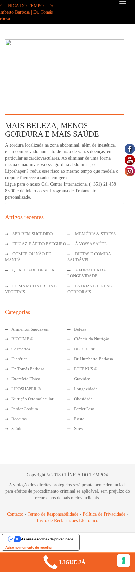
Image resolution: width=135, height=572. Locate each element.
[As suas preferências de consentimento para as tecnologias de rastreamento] (123, 560)
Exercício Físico (25, 378)
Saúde (16, 428)
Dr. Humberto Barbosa (93, 358)
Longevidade (86, 388)
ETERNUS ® (85, 368)
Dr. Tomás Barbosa (27, 368)
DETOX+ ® (84, 349)
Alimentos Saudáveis (30, 329)
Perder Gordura (24, 408)
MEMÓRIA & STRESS (95, 233)
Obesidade (83, 398)
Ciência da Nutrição (91, 338)
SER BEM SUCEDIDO (32, 233)
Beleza (80, 329)
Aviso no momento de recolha (28, 547)
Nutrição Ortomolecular (32, 398)
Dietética (19, 358)
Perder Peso (84, 408)
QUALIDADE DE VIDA (33, 270)
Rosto (79, 418)
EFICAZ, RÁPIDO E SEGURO (39, 243)
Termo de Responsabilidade (54, 514)
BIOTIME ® (22, 338)
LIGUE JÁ (72, 562)
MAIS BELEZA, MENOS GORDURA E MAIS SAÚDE (52, 129)
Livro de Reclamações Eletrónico (67, 520)
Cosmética (20, 349)
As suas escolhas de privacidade (47, 539)
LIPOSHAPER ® (26, 388)
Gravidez (82, 378)
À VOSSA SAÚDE (91, 243)
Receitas (19, 418)
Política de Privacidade (104, 514)
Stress (79, 428)
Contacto (15, 514)
